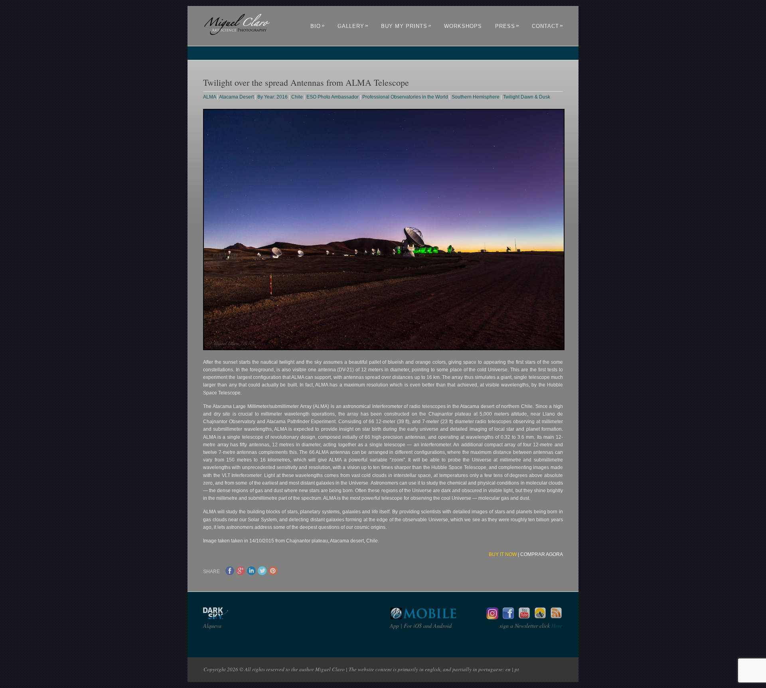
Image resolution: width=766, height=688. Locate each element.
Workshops (463, 26)
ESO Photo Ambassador (332, 97)
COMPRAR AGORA (541, 554)
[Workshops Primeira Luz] (540, 617)
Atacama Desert (236, 97)
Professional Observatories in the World (405, 97)
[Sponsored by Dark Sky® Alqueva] (237, 617)
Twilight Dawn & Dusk (526, 97)
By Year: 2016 (272, 97)
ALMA (209, 97)
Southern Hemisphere (475, 97)
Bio (317, 26)
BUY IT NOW (503, 554)
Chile (297, 97)
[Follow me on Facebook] (508, 617)
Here (556, 625)
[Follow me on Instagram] (492, 617)
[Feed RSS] (556, 617)
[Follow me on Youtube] (524, 617)
